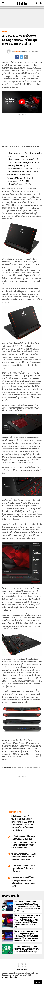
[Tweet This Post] (21, 57)
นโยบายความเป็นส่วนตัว (9, 977)
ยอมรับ (38, 982)
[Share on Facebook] (17, 57)
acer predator (22, 767)
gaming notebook (33, 767)
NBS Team (17, 51)
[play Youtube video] (22, 102)
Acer (14, 767)
